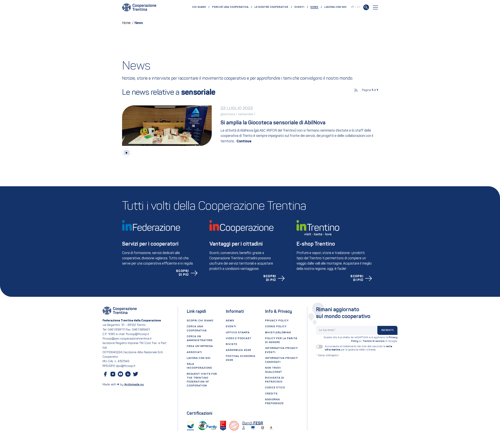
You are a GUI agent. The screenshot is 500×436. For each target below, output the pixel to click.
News (316, 7)
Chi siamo (199, 7)
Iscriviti (387, 330)
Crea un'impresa (200, 346)
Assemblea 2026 (238, 350)
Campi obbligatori (327, 355)
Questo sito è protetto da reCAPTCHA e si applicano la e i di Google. (360, 339)
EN (358, 7)
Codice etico (275, 387)
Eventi (299, 7)
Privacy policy (277, 320)
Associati (194, 352)
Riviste (231, 344)
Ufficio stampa (238, 332)
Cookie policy (276, 326)
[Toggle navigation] (375, 7)
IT (352, 7)
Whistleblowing (278, 332)
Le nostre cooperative (271, 7)
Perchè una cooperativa (230, 7)
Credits (271, 393)
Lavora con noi (335, 7)
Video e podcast (238, 338)
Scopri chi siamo (200, 320)
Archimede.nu (134, 384)
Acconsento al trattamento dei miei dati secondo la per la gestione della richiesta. (358, 348)
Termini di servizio (374, 341)
